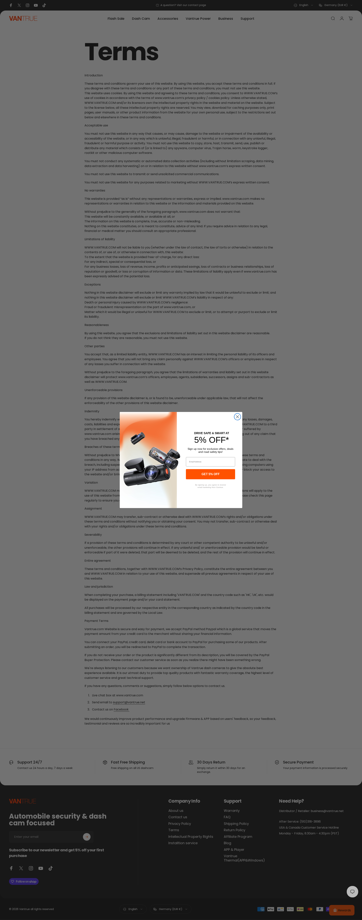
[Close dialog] (237, 416)
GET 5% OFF (211, 474)
